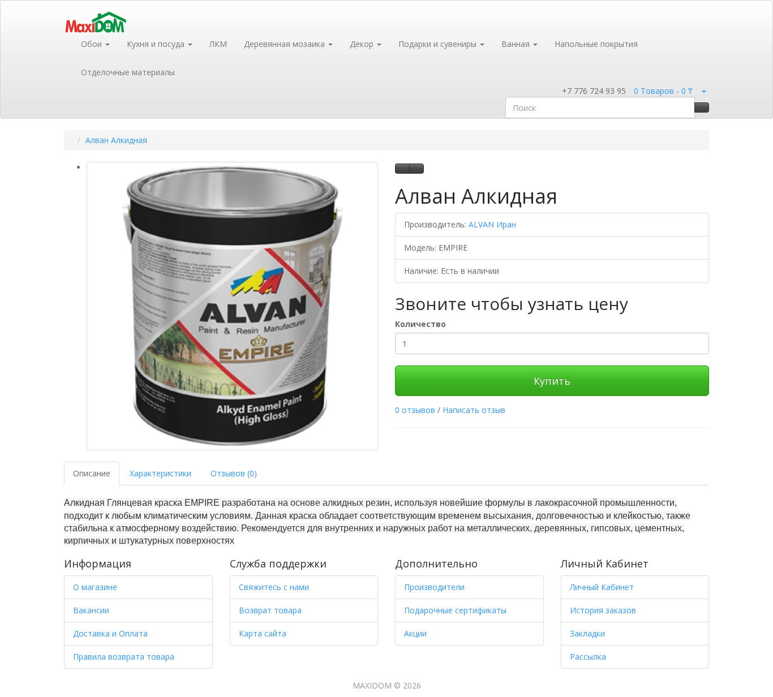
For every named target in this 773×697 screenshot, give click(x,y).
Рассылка (588, 656)
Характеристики (160, 473)
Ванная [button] (516, 43)
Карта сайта (262, 633)
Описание (91, 473)
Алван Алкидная (116, 140)
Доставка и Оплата (110, 633)
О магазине (95, 587)
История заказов (603, 610)
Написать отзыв (474, 410)
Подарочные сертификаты (455, 610)
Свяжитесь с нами (274, 587)
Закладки (587, 633)
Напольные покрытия (596, 43)
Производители (434, 587)
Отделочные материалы (128, 72)
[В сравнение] (416, 169)
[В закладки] (402, 169)
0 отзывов (415, 410)
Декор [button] (363, 43)
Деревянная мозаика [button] (285, 43)
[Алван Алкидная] (232, 306)
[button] (554, 92)
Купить (552, 381)
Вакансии (91, 610)
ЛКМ (218, 43)
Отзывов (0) (234, 473)
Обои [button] (92, 43)
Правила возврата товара (123, 656)
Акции (415, 633)
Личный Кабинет (602, 587)
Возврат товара (270, 610)
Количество (420, 324)
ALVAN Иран (492, 224)
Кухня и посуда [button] (157, 43)
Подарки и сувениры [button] (438, 43)
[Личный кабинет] (703, 90)
